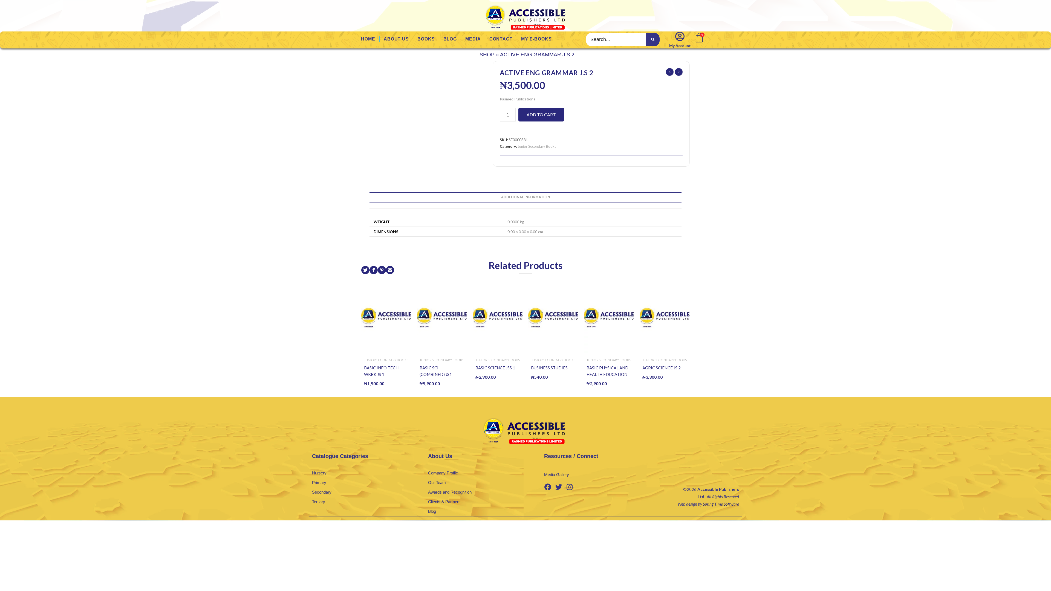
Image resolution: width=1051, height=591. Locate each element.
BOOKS (426, 39)
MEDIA (473, 39)
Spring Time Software (721, 504)
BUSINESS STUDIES (549, 367)
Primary (319, 482)
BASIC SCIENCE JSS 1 (495, 367)
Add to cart (541, 114)
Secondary (321, 492)
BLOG (450, 39)
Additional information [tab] (525, 197)
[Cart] (698, 37)
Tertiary (318, 501)
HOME (368, 39)
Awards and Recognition (450, 492)
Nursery (319, 473)
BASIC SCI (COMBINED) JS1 (436, 371)
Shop (487, 54)
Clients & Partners (444, 501)
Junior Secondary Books (537, 146)
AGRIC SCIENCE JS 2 (661, 367)
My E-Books (536, 39)
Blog (432, 511)
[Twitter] (558, 486)
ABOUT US (396, 39)
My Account (680, 45)
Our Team (437, 482)
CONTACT (501, 39)
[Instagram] (569, 486)
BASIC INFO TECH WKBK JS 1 (381, 371)
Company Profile (443, 473)
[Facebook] (547, 486)
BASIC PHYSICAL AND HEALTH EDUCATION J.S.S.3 (607, 371)
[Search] (652, 39)
